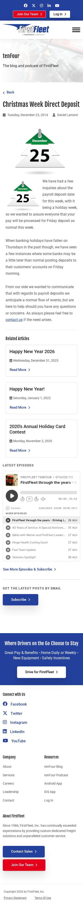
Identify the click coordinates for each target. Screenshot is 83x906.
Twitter (16, 713)
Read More (18, 370)
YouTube (18, 741)
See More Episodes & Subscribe (27, 569)
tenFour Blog (53, 766)
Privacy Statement (15, 898)
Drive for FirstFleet (39, 672)
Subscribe (18, 600)
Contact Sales (22, 851)
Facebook (18, 704)
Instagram (18, 722)
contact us (14, 319)
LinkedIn (16, 732)
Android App (53, 783)
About (7, 766)
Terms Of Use (43, 898)
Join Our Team (27, 14)
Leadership (11, 792)
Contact (8, 800)
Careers (8, 783)
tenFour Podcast (56, 775)
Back (10, 92)
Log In (57, 14)
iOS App (50, 792)
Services (9, 775)
